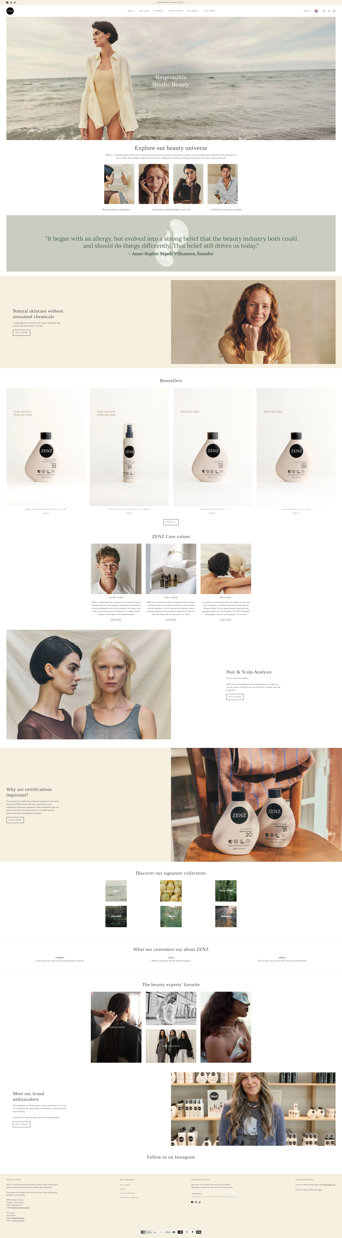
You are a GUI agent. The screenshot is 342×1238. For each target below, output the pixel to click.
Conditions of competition (129, 1197)
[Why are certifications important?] (256, 805)
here (319, 1189)
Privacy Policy (125, 1185)
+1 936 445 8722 (18, 1220)
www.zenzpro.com (328, 1184)
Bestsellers (171, 380)
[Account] (329, 10)
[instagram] (11, 2)
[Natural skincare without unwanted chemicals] (253, 322)
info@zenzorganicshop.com (20, 1207)
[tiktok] (14, 2)
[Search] (323, 10)
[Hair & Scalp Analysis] (88, 684)
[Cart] (334, 10)
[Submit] (231, 1194)
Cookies (123, 1189)
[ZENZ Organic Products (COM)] (10, 11)
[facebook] (7, 2)
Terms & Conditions (127, 1193)
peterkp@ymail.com (17, 1218)
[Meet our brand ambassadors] (253, 1109)
